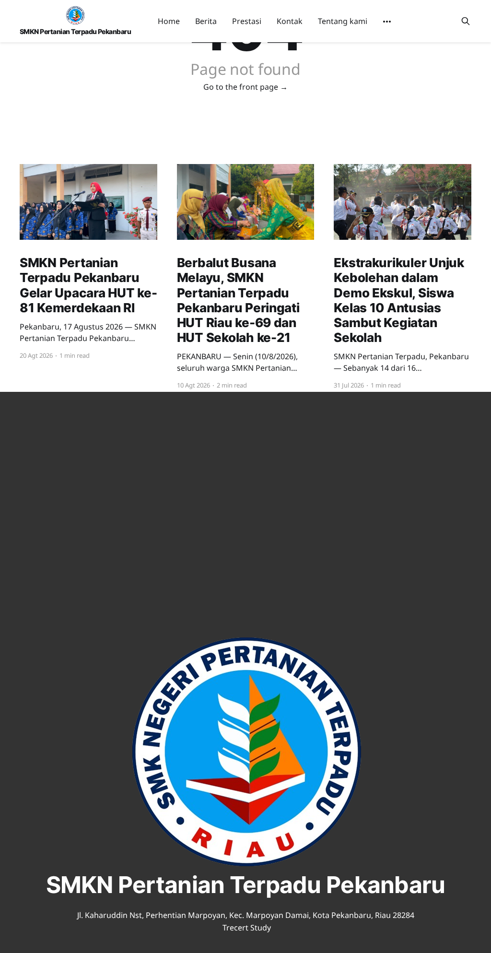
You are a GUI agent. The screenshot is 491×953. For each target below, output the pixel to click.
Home (169, 21)
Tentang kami (342, 21)
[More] (387, 21)
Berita (206, 21)
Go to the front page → (245, 87)
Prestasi (246, 21)
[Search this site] (465, 21)
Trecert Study (246, 927)
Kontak (290, 21)
